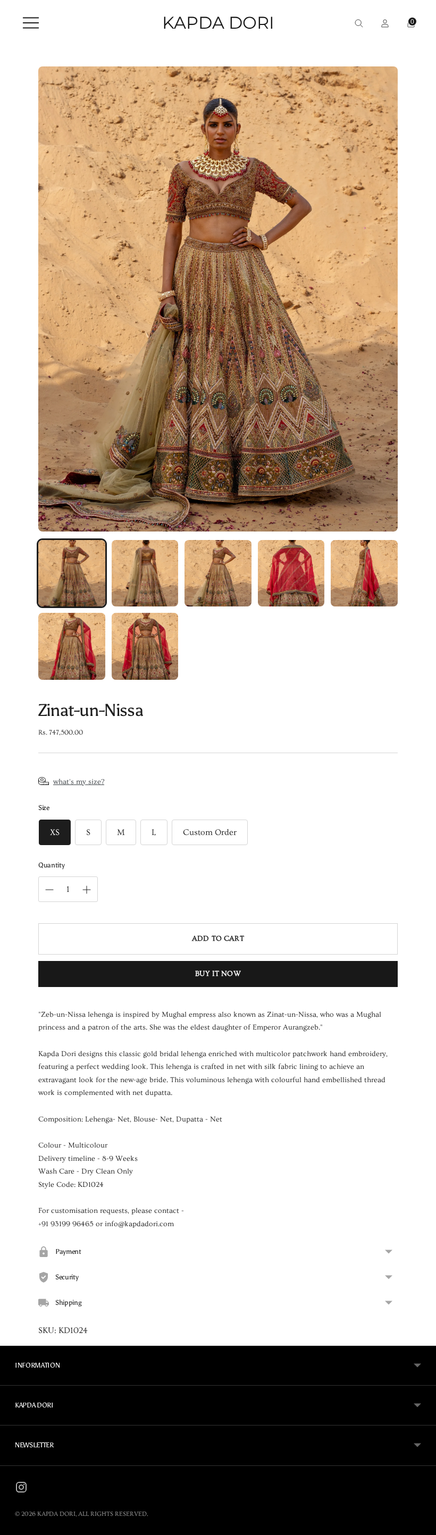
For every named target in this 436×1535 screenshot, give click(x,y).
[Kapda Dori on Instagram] (21, 1489)
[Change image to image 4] (291, 573)
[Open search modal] (356, 23)
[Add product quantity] (49, 890)
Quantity (51, 865)
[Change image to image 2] (145, 573)
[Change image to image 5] (364, 573)
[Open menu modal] (28, 23)
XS (55, 832)
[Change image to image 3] (218, 573)
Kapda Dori (56, 1514)
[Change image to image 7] (145, 646)
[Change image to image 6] (71, 646)
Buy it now (217, 973)
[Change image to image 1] (71, 573)
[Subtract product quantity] (86, 890)
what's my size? (78, 782)
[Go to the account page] (382, 23)
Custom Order (210, 832)
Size (43, 808)
